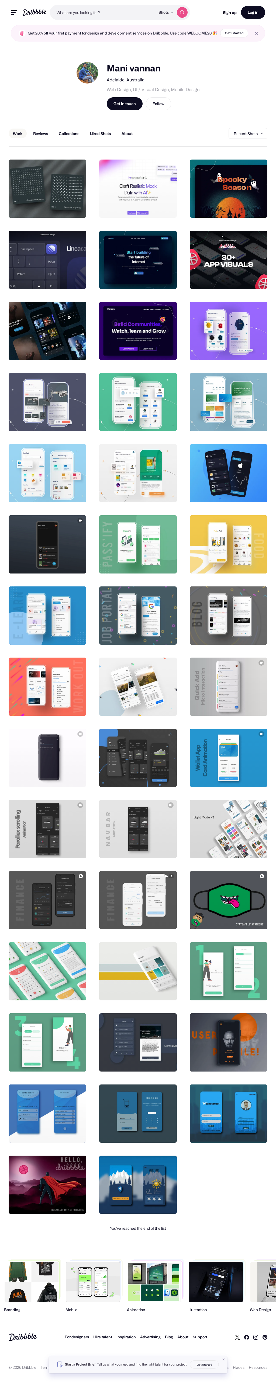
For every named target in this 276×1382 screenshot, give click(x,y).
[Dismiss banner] (223, 1359)
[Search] (182, 12)
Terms (46, 1367)
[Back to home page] (34, 12)
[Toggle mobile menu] (14, 12)
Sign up (230, 12)
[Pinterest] (265, 1337)
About (182, 1337)
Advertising (150, 1337)
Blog (169, 1337)
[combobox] (102, 12)
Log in (253, 12)
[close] (256, 33)
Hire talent (102, 1337)
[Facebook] (246, 1337)
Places (238, 1367)
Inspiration (126, 1337)
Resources (258, 1367)
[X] (237, 1337)
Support (200, 1337)
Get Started (234, 33)
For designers (77, 1337)
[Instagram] (255, 1337)
